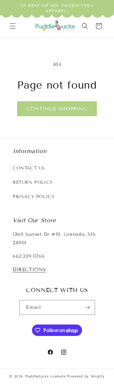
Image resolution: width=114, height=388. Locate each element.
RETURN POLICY (33, 182)
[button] (13, 26)
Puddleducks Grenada (45, 376)
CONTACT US (29, 168)
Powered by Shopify (86, 376)
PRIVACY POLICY (33, 196)
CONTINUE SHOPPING (57, 109)
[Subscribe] (88, 307)
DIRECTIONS (29, 269)
